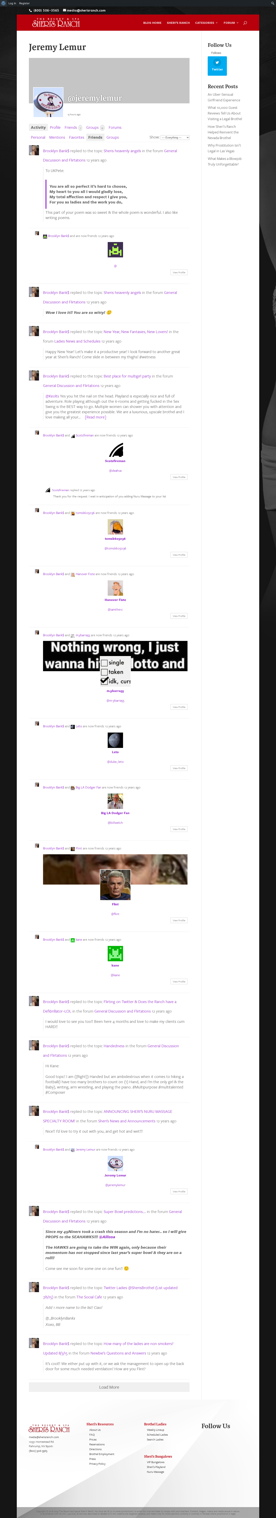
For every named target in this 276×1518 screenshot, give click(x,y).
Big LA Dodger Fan (88, 787)
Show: (155, 137)
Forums (115, 127)
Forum (229, 23)
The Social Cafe (89, 1297)
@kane (115, 975)
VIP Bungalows (155, 1462)
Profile (55, 127)
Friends (73, 127)
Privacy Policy (97, 1463)
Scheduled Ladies (157, 1434)
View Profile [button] (179, 272)
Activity (38, 127)
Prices (93, 1439)
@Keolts (52, 396)
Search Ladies (155, 1439)
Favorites (76, 137)
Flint (79, 848)
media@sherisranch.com (44, 1437)
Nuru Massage (155, 1472)
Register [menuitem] (24, 3)
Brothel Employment (101, 1454)
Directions (95, 1449)
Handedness (114, 1046)
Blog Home (152, 23)
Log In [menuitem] (12, 3)
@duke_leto (115, 761)
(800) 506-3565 (38, 1451)
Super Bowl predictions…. (125, 1211)
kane (79, 939)
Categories (204, 23)
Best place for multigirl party (127, 376)
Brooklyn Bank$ (56, 151)
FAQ (92, 1434)
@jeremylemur (115, 1185)
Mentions (57, 137)
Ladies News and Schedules (77, 341)
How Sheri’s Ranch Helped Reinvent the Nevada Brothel (223, 132)
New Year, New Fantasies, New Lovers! (136, 331)
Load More (109, 1387)
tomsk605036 (85, 512)
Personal (38, 137)
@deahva (115, 470)
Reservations (97, 1444)
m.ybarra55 (83, 635)
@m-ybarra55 (115, 700)
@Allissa (107, 1237)
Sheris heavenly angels (122, 151)
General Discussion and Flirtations (71, 385)
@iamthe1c (115, 609)
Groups (94, 127)
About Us (95, 1430)
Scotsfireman (85, 435)
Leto (79, 726)
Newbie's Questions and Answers (118, 1353)
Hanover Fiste (85, 573)
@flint (115, 913)
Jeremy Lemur (85, 1149)
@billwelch (115, 822)
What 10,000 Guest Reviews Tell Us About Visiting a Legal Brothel (225, 113)
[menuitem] (3, 3)
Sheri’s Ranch (178, 23)
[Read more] (95, 417)
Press (92, 1459)
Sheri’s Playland (156, 1467)
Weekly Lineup (155, 1430)
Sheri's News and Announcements (126, 1121)
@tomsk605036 (115, 548)
